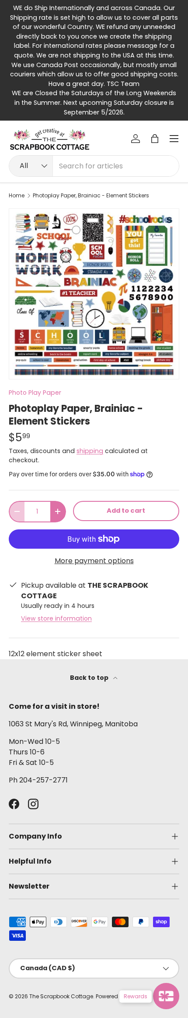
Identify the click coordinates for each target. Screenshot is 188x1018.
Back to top (90, 677)
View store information (56, 618)
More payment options (94, 561)
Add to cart (126, 510)
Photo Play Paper (35, 392)
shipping (90, 450)
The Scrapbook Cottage (61, 996)
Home (16, 195)
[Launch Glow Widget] (166, 996)
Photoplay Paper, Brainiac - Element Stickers (91, 195)
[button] (154, 138)
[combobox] (94, 166)
